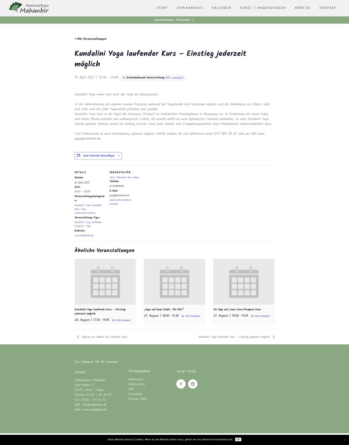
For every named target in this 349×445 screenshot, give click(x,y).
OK (238, 439)
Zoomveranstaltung (85, 213)
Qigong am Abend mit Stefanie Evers (104, 337)
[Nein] (344, 440)
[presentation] (105, 282)
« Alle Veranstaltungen (91, 39)
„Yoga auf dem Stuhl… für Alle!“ (164, 310)
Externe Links (137, 399)
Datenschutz (136, 384)
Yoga (83, 209)
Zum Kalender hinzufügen (99, 156)
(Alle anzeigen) (174, 78)
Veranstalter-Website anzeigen (120, 202)
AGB (131, 389)
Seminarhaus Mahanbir (172, 20)
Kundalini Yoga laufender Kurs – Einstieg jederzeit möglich (234, 337)
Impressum (135, 379)
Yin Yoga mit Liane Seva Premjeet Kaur (237, 310)
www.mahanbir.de (84, 236)
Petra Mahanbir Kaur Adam (124, 177)
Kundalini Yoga (83, 205)
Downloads (135, 394)
